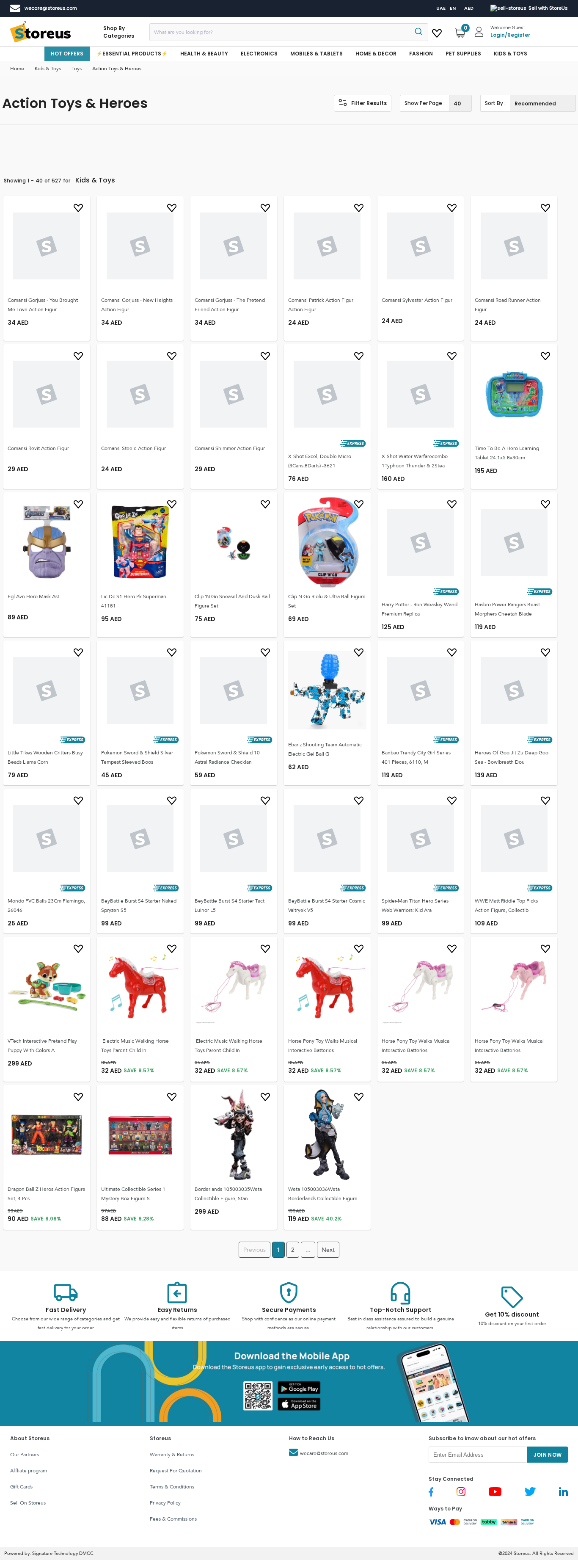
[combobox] (288, 32)
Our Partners (24, 1454)
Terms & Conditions (172, 1486)
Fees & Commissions (173, 1519)
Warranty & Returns (172, 1454)
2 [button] (293, 1249)
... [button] (308, 1249)
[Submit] (418, 32)
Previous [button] (254, 1249)
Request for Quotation (176, 1470)
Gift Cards (21, 1486)
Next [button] (328, 1249)
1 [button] (278, 1249)
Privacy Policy (165, 1503)
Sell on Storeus (28, 1503)
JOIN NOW (548, 1454)
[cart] (437, 32)
